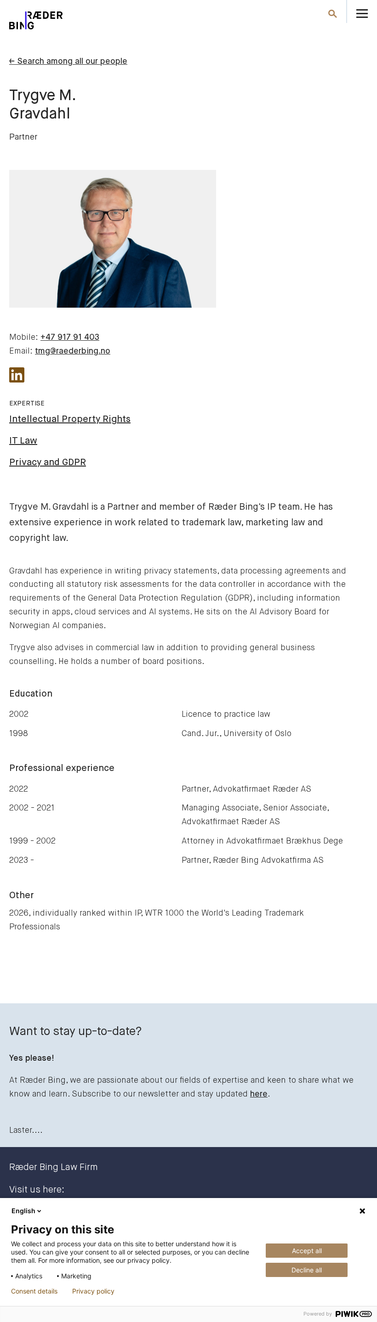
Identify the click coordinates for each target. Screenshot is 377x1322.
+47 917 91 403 (69, 337)
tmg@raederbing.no (72, 351)
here (259, 1094)
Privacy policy (93, 1291)
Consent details (34, 1291)
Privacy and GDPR (47, 462)
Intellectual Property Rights (70, 419)
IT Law (23, 441)
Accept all (307, 1250)
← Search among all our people (68, 61)
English (23, 1211)
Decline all (306, 1270)
